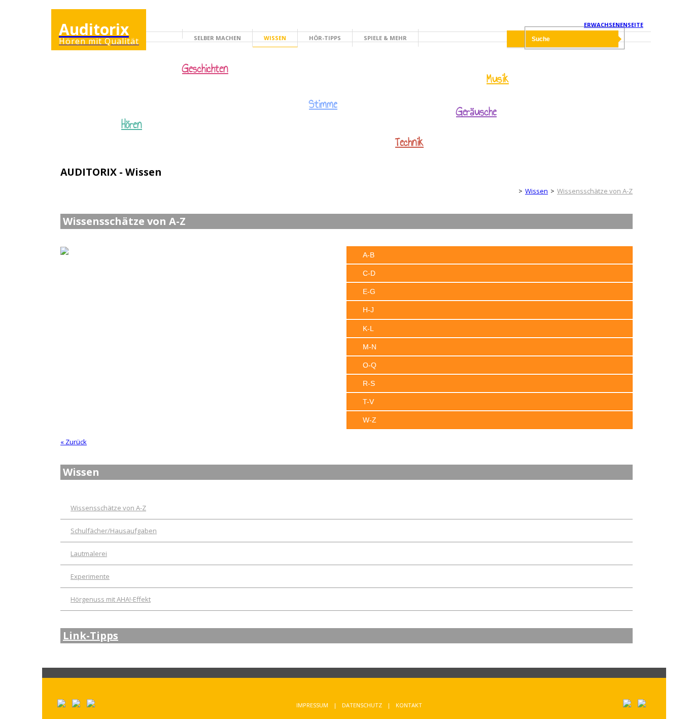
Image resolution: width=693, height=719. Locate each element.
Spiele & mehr (385, 38)
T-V (368, 402)
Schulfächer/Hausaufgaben (114, 530)
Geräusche (476, 111)
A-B (368, 255)
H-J (368, 310)
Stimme (323, 104)
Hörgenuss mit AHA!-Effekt (111, 599)
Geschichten (205, 69)
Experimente (90, 576)
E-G (369, 291)
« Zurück (73, 441)
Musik (498, 78)
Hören (131, 124)
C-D (369, 273)
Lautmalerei (89, 553)
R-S (369, 383)
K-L (368, 328)
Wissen (275, 38)
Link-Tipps (90, 636)
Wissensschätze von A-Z (595, 190)
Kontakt (409, 705)
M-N (369, 347)
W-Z (369, 420)
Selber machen (217, 38)
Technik (409, 142)
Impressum (312, 705)
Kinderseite (507, 190)
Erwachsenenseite (613, 24)
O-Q (369, 365)
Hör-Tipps (325, 38)
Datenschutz (362, 705)
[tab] (489, 255)
